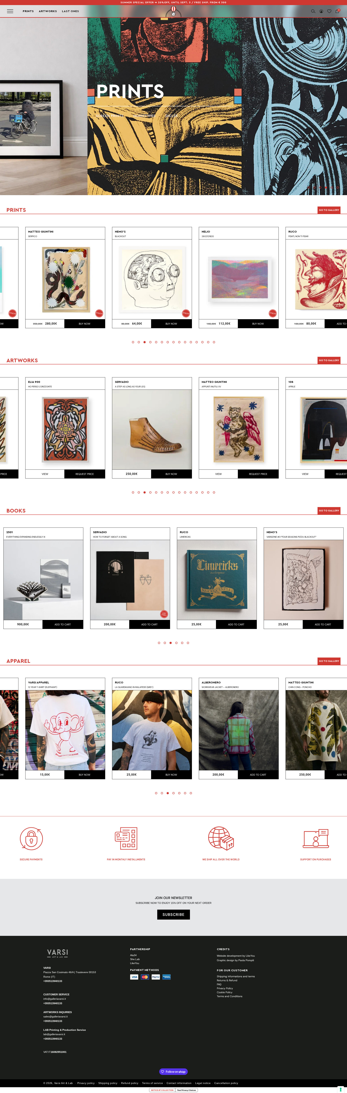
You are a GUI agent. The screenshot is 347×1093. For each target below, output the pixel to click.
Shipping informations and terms (236, 976)
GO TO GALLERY (329, 661)
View (23, 474)
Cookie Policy (224, 992)
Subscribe (174, 914)
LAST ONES (70, 11)
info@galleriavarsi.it (54, 998)
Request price (63, 474)
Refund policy (129, 1083)
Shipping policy (107, 1083)
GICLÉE (84, 116)
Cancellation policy (226, 1083)
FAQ (219, 984)
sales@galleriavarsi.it (55, 1016)
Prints (28, 11)
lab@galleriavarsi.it (54, 1034)
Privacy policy (86, 1083)
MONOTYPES (57, 116)
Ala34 (133, 955)
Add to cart (323, 323)
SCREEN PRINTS (22, 116)
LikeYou (134, 963)
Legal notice (203, 1083)
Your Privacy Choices (186, 1090)
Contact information (179, 1083)
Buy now (62, 323)
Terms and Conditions (229, 996)
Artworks (48, 11)
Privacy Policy (225, 988)
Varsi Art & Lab (63, 1083)
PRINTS (42, 92)
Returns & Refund (227, 980)
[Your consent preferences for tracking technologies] (340, 1089)
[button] (309, 187)
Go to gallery (329, 210)
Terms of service (152, 1083)
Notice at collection (162, 1090)
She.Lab (135, 959)
